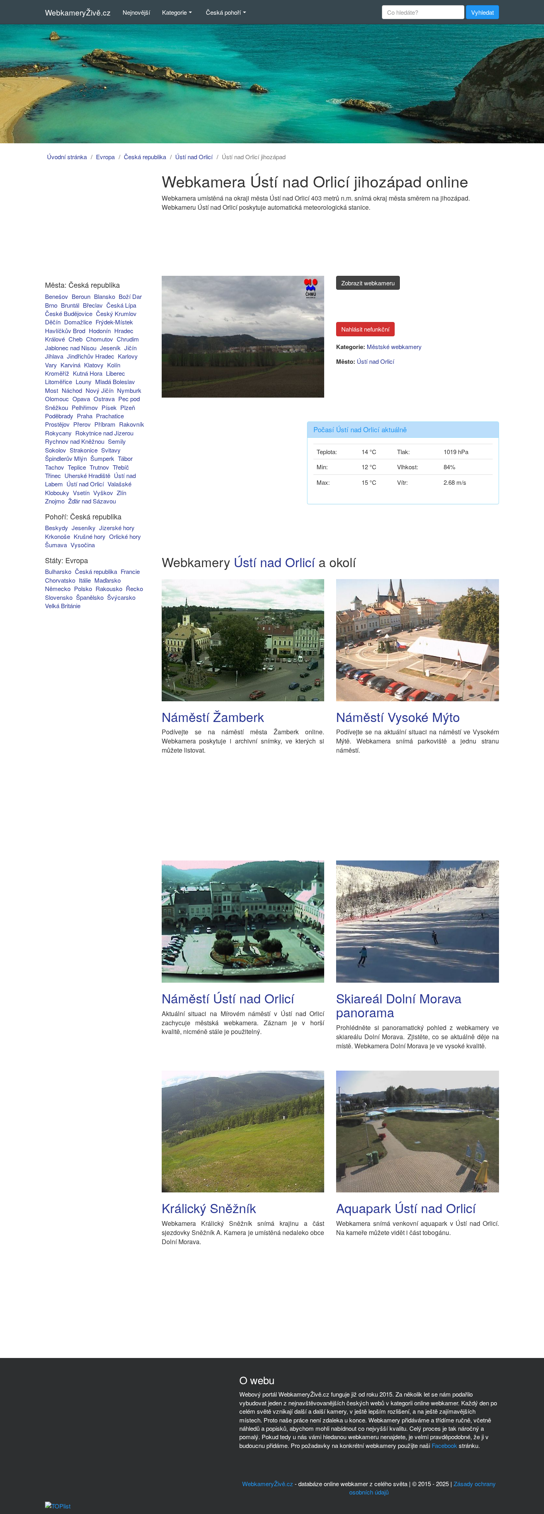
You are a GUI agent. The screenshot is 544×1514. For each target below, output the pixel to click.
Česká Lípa (121, 305)
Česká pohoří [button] (223, 12)
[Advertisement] (90, 222)
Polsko (83, 588)
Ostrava (104, 398)
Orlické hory (125, 536)
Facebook (444, 1445)
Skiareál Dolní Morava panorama (399, 1005)
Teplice (77, 467)
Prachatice (110, 416)
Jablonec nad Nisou (70, 347)
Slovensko (58, 597)
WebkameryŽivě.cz (78, 12)
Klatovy (94, 365)
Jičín (130, 347)
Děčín (53, 322)
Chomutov (99, 339)
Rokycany (58, 433)
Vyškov (103, 492)
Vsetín (81, 492)
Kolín (113, 365)
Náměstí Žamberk (213, 716)
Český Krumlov (116, 313)
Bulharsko (58, 571)
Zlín (121, 492)
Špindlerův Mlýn (66, 458)
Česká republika (145, 156)
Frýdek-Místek (114, 322)
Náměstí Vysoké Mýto (398, 716)
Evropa (105, 156)
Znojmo (55, 501)
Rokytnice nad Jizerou (104, 433)
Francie (130, 571)
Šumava (56, 544)
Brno (51, 305)
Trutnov (99, 467)
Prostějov (57, 424)
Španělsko (90, 597)
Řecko (134, 588)
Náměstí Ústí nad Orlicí (228, 998)
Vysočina (82, 544)
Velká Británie (62, 605)
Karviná (70, 365)
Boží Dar (130, 296)
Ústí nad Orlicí (194, 156)
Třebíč (121, 467)
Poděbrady (59, 416)
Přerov (82, 424)
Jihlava (54, 356)
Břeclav (93, 305)
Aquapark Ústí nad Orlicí (406, 1207)
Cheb (75, 339)
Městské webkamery (394, 346)
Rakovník (131, 424)
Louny (84, 381)
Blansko (104, 296)
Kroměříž (57, 373)
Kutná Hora (87, 373)
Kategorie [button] (174, 12)
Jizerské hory (117, 527)
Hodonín (100, 330)
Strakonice (84, 450)
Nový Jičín (99, 390)
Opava (81, 398)
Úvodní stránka (67, 156)
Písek (109, 407)
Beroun (81, 296)
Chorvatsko (60, 580)
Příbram (104, 424)
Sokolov (55, 450)
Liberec (115, 373)
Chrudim (128, 339)
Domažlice (78, 322)
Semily (117, 441)
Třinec (53, 475)
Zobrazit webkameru (368, 283)
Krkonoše (57, 536)
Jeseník (110, 347)
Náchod (72, 390)
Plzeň (127, 407)
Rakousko (109, 588)
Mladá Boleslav (115, 381)
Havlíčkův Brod (65, 330)
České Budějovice (68, 313)
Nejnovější (136, 12)
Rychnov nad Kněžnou (74, 441)
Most (51, 390)
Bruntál (70, 305)
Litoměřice (58, 381)
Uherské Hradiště (87, 475)
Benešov (56, 296)
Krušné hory (90, 536)
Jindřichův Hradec (90, 356)
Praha (84, 416)
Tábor (125, 458)
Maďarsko (107, 580)
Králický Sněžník (209, 1207)
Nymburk (129, 390)
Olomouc (57, 398)
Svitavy (111, 450)
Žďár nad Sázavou (92, 501)
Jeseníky (84, 527)
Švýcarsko (121, 597)
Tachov (54, 467)
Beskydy (56, 527)
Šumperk (102, 458)
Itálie (85, 580)
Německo (57, 588)
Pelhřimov (85, 407)
